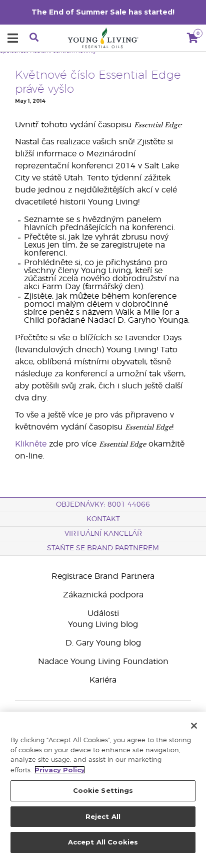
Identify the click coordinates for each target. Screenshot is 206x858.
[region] (103, 785)
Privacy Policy (59, 770)
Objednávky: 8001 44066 (103, 504)
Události (103, 613)
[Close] (194, 726)
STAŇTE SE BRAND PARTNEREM (103, 548)
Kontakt (103, 519)
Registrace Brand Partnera (103, 576)
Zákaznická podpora (103, 595)
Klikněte (30, 444)
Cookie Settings (103, 790)
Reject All (103, 816)
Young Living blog (103, 624)
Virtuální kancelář (103, 533)
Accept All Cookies (103, 842)
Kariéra (103, 680)
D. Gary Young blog (103, 643)
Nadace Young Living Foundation (103, 662)
